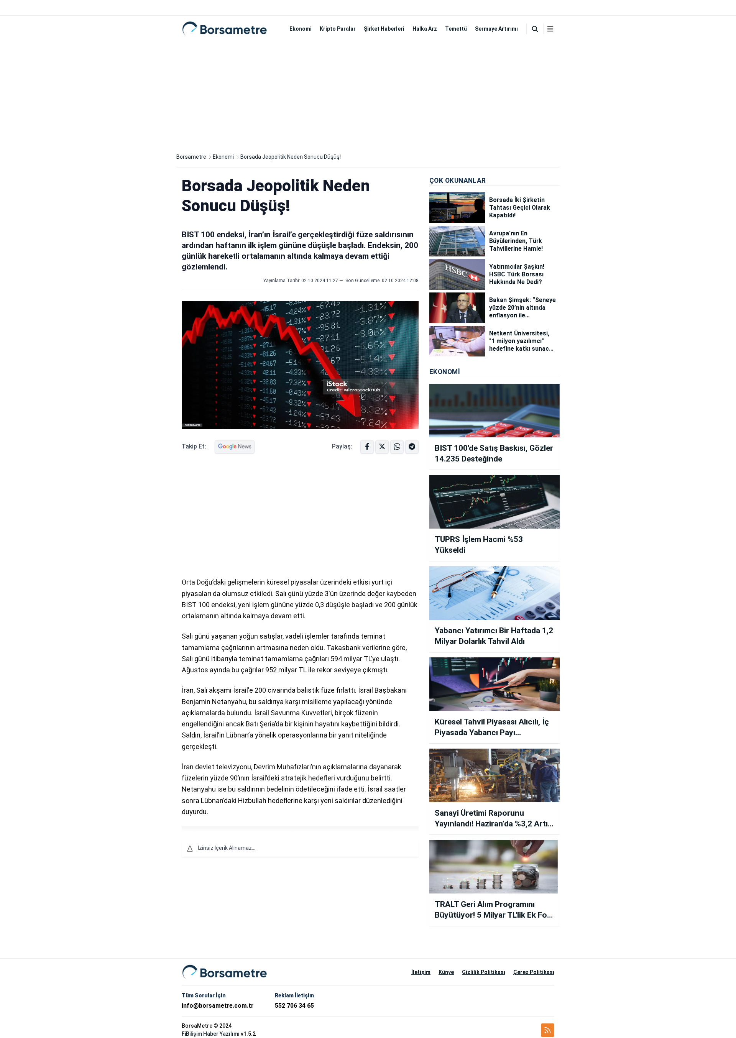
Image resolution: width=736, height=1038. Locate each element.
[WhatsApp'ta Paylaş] (412, 446)
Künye (446, 972)
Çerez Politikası (533, 972)
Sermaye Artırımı (496, 29)
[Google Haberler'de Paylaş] (235, 446)
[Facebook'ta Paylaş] (367, 446)
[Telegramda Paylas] (397, 446)
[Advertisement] (368, 95)
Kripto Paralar (338, 29)
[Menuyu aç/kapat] (550, 29)
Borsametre (191, 157)
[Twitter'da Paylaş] (382, 446)
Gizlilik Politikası (483, 972)
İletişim (420, 972)
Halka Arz (424, 29)
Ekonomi (300, 29)
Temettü (456, 29)
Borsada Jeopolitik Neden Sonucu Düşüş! (290, 157)
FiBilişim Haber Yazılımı (211, 1034)
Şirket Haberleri (384, 29)
